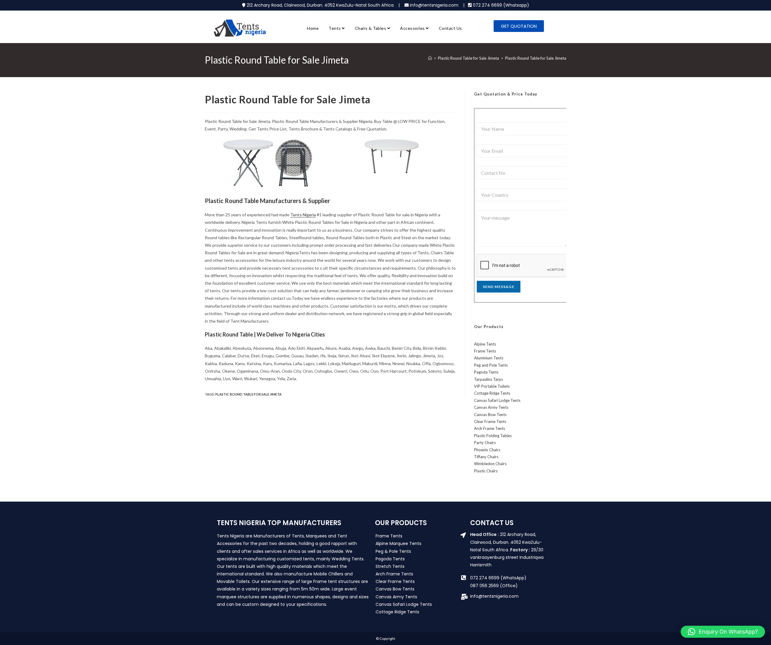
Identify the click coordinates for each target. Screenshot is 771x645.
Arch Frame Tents (489, 428)
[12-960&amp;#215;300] (267, 163)
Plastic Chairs (486, 470)
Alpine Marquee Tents (398, 543)
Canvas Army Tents (491, 407)
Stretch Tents (390, 566)
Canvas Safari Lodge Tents (497, 400)
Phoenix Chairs (487, 449)
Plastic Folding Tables (493, 435)
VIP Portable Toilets (492, 386)
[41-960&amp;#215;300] (393, 156)
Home (313, 28)
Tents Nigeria (303, 214)
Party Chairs (485, 442)
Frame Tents (485, 351)
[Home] (430, 58)
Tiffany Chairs (486, 456)
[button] (723, 632)
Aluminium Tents (488, 357)
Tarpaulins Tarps (488, 379)
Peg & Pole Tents (393, 551)
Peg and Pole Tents (491, 365)
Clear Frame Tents (490, 421)
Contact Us (450, 28)
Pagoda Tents (486, 372)
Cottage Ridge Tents (492, 393)
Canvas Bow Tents (490, 414)
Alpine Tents (485, 344)
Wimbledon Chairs (490, 463)
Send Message (498, 286)
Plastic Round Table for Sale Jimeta (535, 58)
